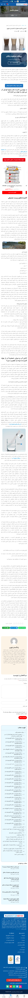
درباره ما (23, 940)
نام (26, 700)
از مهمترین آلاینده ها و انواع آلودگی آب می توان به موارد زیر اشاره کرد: (13, 735)
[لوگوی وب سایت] (22, 4)
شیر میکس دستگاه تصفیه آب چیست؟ (14, 837)
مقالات (12, 15)
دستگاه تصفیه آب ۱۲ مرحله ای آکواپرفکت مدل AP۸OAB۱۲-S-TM (12, 750)
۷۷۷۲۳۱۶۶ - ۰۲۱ (14, 63)
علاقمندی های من (21, 945)
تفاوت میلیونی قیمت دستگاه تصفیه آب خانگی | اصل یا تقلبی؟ (12, 851)
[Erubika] (10, 986)
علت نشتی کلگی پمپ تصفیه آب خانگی (14, 839)
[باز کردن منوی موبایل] (1, 4)
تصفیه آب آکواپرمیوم (10, 935)
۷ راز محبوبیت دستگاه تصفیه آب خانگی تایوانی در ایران (12, 845)
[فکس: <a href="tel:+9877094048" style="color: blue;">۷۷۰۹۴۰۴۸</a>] (26, 977)
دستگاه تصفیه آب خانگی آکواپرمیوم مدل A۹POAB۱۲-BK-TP (13, 776)
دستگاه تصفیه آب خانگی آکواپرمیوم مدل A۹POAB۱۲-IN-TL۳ (13, 761)
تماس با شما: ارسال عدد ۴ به (19, 975)
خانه (16, 15)
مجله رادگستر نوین (21, 942)
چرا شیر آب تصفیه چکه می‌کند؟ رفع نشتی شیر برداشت (12, 842)
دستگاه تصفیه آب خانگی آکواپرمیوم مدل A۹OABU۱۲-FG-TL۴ (13, 790)
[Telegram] (17, 986)
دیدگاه (25, 683)
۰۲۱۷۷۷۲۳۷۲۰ (10, 973)
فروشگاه (23, 935)
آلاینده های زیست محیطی (18, 827)
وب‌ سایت (25, 706)
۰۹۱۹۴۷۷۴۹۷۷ (11, 975)
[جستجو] (4, 4)
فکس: (24, 977)
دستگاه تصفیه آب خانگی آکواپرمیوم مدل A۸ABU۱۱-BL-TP (13, 772)
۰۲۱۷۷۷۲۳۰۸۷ (6, 971)
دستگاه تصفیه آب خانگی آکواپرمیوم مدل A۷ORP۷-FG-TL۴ (13, 787)
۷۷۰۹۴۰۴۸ (21, 977)
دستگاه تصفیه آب (16, 458)
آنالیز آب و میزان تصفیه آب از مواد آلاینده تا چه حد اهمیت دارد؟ (13, 829)
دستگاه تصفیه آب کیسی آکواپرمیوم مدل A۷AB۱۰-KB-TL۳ (13, 768)
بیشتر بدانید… (18, 929)
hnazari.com (8, 991)
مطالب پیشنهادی (20, 835)
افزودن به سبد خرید (12, 192)
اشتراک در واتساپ (21, 627)
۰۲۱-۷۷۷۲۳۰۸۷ (5, 1)
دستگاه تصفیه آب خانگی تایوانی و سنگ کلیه (13, 848)
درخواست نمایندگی (21, 952)
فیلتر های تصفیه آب (10, 940)
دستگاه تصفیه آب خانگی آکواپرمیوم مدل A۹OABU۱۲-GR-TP (13, 764)
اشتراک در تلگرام (13, 627)
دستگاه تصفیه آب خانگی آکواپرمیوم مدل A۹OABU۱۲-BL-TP (13, 794)
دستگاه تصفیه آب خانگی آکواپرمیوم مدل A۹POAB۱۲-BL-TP (13, 783)
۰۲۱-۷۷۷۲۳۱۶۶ (23, 1)
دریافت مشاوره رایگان (19, 732)
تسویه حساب (22, 949)
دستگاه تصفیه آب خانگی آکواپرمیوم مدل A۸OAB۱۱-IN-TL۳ (13, 746)
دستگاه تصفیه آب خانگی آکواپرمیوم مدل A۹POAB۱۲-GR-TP (13, 779)
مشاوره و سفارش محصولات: (19, 971)
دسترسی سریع (22, 933)
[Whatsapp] (14, 986)
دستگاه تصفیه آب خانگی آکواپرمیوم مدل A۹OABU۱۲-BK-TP (13, 742)
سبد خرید (23, 947)
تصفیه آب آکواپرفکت (10, 938)
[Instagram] (20, 986)
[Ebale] (7, 986)
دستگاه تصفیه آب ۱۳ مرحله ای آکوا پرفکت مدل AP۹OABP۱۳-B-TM (12, 757)
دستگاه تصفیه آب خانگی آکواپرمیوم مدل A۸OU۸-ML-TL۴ (13, 739)
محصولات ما (11, 933)
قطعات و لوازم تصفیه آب (9, 942)
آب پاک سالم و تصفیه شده (15, 424)
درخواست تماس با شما (19, 854)
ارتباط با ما (5, 627)
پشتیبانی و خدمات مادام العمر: (19, 973)
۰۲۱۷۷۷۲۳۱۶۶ (11, 971)
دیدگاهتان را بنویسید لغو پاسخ (15, 833)
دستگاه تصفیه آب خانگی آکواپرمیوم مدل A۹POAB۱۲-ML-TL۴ (13, 753)
